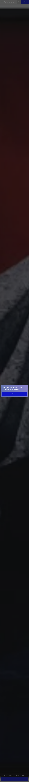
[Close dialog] (26, 387)
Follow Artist (14, 393)
